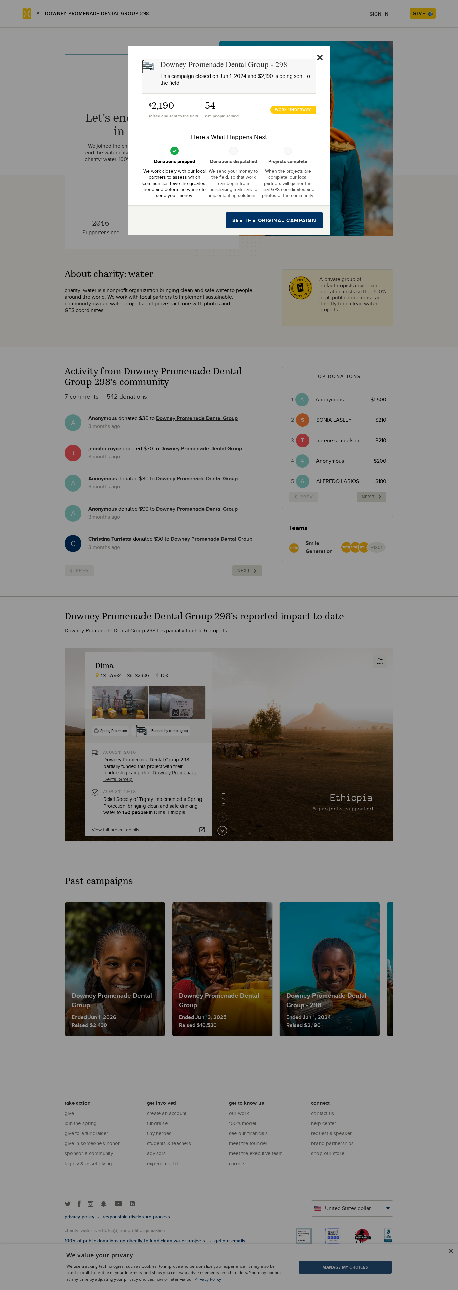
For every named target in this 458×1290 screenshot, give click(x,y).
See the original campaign (274, 220)
